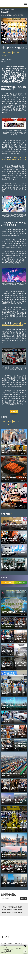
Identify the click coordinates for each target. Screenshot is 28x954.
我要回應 (14, 411)
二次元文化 (6, 55)
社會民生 (15, 15)
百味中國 (10, 475)
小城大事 (10, 448)
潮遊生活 (4, 475)
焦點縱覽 (7, 9)
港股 (10, 52)
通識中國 (20, 907)
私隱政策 (3, 951)
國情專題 (4, 912)
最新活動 (20, 912)
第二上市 (16, 52)
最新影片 (14, 912)
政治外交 (3, 15)
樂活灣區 (9, 907)
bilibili (4, 52)
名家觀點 (20, 909)
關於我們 (3, 943)
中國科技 (4, 907)
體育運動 (20, 15)
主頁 (2, 9)
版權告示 (10, 943)
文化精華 (9, 909)
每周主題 (9, 912)
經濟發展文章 (5, 514)
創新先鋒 (10, 503)
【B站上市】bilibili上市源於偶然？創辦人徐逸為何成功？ (14, 159)
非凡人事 (4, 448)
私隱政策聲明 (17, 943)
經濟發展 (13, 9)
